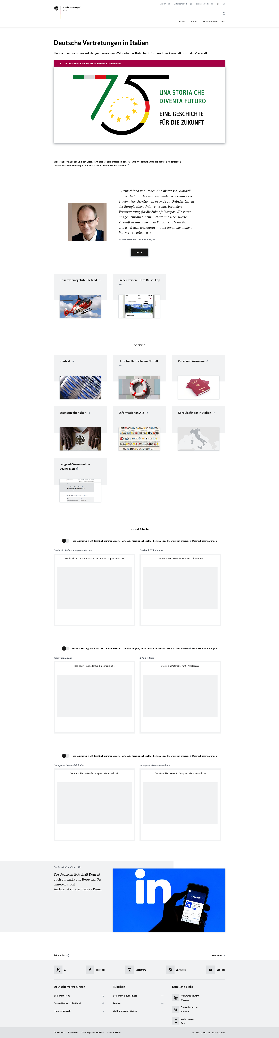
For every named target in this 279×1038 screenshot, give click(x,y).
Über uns (181, 21)
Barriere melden (114, 1032)
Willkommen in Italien (214, 21)
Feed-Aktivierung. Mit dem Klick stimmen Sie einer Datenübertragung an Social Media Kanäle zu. (118, 541)
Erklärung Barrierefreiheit (93, 1032)
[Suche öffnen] (223, 12)
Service (194, 21)
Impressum (73, 1032)
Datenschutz (59, 1032)
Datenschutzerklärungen (204, 541)
